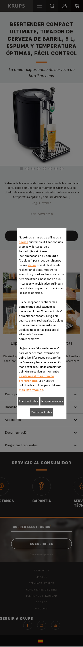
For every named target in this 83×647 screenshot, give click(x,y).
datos (32, 265)
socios (23, 242)
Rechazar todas (41, 412)
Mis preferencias (52, 401)
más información (31, 390)
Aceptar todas (28, 401)
